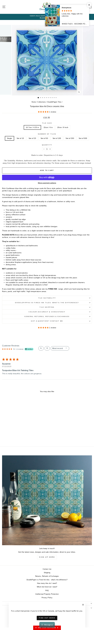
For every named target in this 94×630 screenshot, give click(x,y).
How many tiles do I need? (47, 583)
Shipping (47, 573)
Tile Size (47, 123)
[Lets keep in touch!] (47, 500)
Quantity (47, 145)
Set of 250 (70, 138)
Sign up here (47, 557)
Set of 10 (20, 138)
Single (9, 138)
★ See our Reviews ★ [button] (47, 627)
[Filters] (47, 348)
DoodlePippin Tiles (54, 102)
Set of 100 (57, 138)
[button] (43, 112)
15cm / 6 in (48, 127)
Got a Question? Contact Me (47, 321)
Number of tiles (47, 134)
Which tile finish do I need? (47, 587)
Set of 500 (83, 138)
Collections (41, 102)
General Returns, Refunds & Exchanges (46, 316)
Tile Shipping (47, 307)
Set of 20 (32, 138)
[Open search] (41, 348)
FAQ (47, 590)
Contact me (47, 569)
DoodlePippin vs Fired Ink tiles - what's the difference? (47, 580)
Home (34, 102)
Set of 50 (44, 138)
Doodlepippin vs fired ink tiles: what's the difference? (47, 302)
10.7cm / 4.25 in (32, 127)
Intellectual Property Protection (47, 594)
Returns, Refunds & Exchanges (47, 576)
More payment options (47, 183)
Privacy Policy (47, 598)
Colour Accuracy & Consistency (47, 312)
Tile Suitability (47, 298)
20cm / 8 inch (62, 127)
